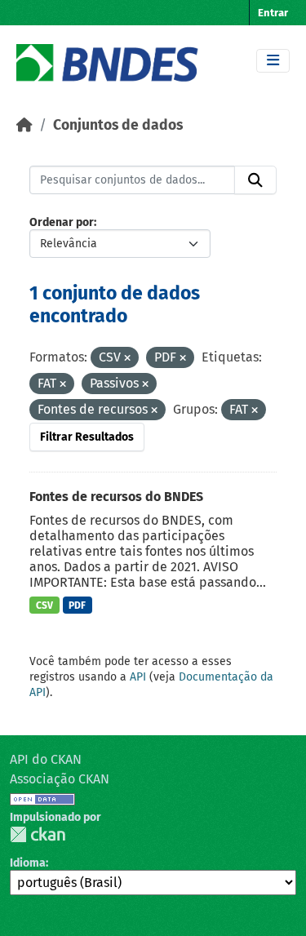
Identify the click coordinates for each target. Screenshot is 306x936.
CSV (44, 605)
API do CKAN (46, 759)
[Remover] (127, 358)
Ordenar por (61, 222)
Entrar (273, 13)
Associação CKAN (59, 779)
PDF (77, 605)
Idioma (28, 863)
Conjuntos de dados (118, 125)
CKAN (37, 834)
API (138, 677)
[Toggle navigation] (273, 61)
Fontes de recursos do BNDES (116, 496)
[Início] (24, 125)
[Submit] (255, 180)
